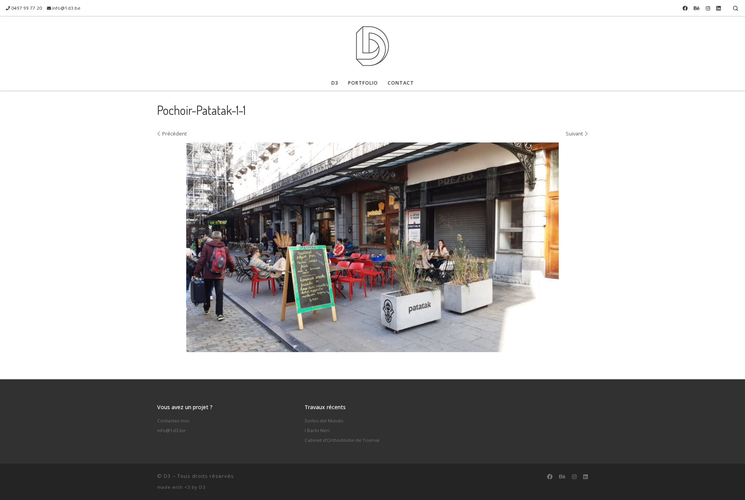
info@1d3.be (171, 430)
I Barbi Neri (317, 430)
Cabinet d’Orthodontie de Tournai (342, 440)
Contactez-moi (173, 421)
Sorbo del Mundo (324, 421)
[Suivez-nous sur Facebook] (685, 8)
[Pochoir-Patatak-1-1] (372, 247)
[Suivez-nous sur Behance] (697, 8)
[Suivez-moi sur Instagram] (708, 8)
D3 (167, 475)
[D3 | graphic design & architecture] (372, 44)
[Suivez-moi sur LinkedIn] (718, 8)
